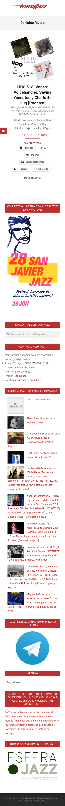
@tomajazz (20, 375)
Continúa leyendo (33, 135)
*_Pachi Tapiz (23, 107)
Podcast (20, 110)
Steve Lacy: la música (38, 399)
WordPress (41, 800)
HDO (34, 107)
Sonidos (31, 110)
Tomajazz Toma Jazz (29, 380)
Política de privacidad (16, 797)
